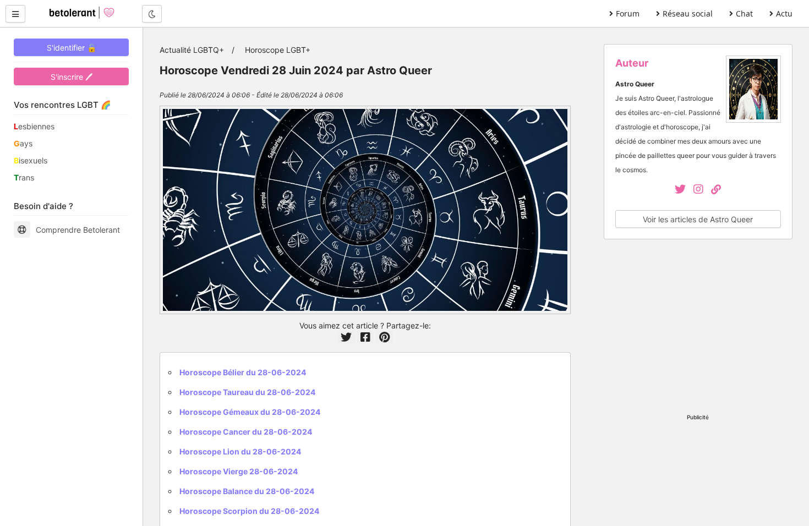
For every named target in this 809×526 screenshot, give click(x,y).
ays (23, 143)
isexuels (30, 160)
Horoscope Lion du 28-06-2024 (240, 451)
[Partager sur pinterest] (384, 337)
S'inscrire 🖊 (71, 76)
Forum (627, 13)
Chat (744, 13)
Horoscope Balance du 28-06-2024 (246, 491)
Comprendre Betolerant (78, 229)
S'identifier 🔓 (71, 47)
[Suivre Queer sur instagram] (702, 190)
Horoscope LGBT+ (277, 49)
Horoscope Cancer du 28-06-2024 (245, 431)
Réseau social (688, 13)
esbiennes (34, 126)
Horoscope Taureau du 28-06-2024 (247, 392)
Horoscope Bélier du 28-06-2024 (242, 372)
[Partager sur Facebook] (365, 337)
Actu (784, 13)
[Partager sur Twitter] (346, 337)
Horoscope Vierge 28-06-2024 (238, 471)
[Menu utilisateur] (15, 14)
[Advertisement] (698, 328)
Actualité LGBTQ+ (192, 49)
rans (24, 177)
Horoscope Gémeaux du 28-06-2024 (249, 412)
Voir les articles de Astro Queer (698, 219)
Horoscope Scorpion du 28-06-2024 (249, 511)
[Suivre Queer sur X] (681, 190)
